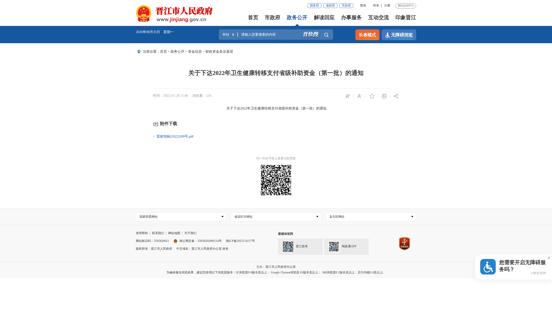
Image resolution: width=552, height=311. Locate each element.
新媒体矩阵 (285, 233)
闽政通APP (349, 246)
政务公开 (297, 17)
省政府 (330, 5)
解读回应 (324, 17)
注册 (387, 5)
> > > (196, 51)
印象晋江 (405, 17)
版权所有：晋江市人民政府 (154, 248)
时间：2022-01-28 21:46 (170, 95)
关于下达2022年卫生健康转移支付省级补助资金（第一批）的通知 (276, 73)
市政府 (346, 5)
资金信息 (195, 51)
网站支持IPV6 (406, 5)
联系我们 (158, 233)
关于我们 (190, 233)
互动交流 (378, 17)
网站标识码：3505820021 (152, 241)
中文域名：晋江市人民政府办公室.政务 (202, 248)
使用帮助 (142, 233)
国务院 (314, 5)
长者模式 (367, 34)
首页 (253, 17)
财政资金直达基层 (219, 51)
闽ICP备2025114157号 (240, 241)
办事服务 (351, 17)
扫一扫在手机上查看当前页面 (276, 158)
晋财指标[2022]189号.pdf (175, 136)
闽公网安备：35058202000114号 (200, 241)
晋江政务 (302, 246)
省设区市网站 (243, 216)
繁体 (363, 5)
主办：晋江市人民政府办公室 (276, 266)
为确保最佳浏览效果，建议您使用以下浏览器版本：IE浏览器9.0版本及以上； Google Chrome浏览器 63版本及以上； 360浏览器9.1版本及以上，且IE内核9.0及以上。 (276, 272)
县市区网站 (336, 216)
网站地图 (174, 233)
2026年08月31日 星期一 (155, 32)
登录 (376, 5)
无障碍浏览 (402, 34)
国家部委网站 (149, 216)
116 (208, 95)
